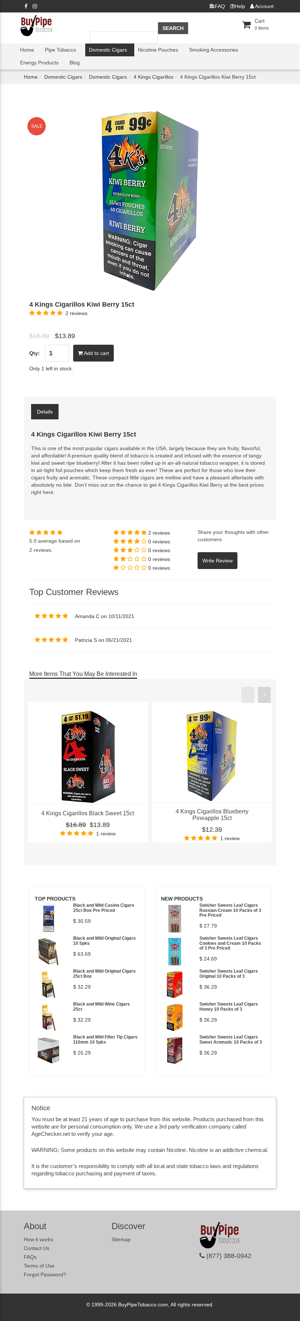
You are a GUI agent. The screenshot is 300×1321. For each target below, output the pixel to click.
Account (264, 6)
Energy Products (39, 63)
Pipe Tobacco (60, 50)
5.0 (33, 541)
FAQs (30, 1257)
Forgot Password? (45, 1274)
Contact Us (36, 1248)
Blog (75, 63)
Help (240, 6)
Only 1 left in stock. (51, 368)
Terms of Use (39, 1266)
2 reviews (76, 313)
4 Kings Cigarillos (153, 77)
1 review (106, 834)
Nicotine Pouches (158, 50)
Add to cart (96, 353)
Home (27, 50)
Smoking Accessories (213, 50)
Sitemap (121, 1239)
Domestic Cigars (108, 50)
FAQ (220, 6)
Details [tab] (45, 412)
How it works (38, 1239)
